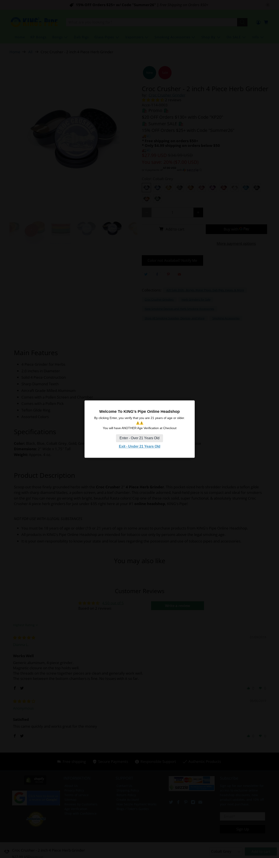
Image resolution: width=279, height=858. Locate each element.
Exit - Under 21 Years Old (139, 446)
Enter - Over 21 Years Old (139, 438)
